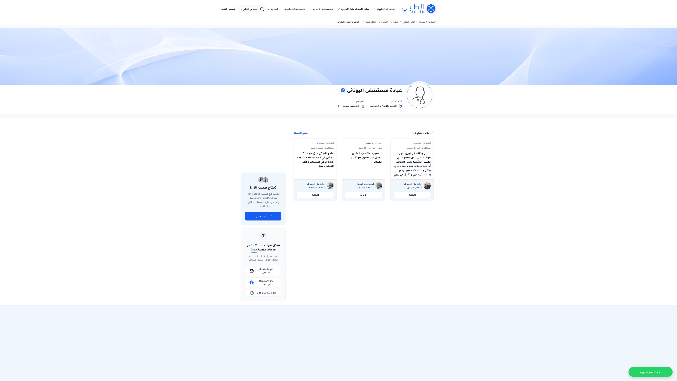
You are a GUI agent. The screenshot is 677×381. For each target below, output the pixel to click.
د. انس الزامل (414, 187)
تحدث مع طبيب (263, 216)
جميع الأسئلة (301, 133)
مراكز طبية (370, 21)
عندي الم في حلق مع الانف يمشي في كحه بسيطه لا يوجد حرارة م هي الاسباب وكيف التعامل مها (315, 159)
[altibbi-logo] (419, 9)
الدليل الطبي (409, 21)
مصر (395, 21)
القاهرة (384, 21)
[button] (385, 9)
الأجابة (412, 195)
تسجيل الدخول (227, 9)
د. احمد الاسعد (365, 187)
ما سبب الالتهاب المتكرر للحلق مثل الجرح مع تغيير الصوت (366, 157)
